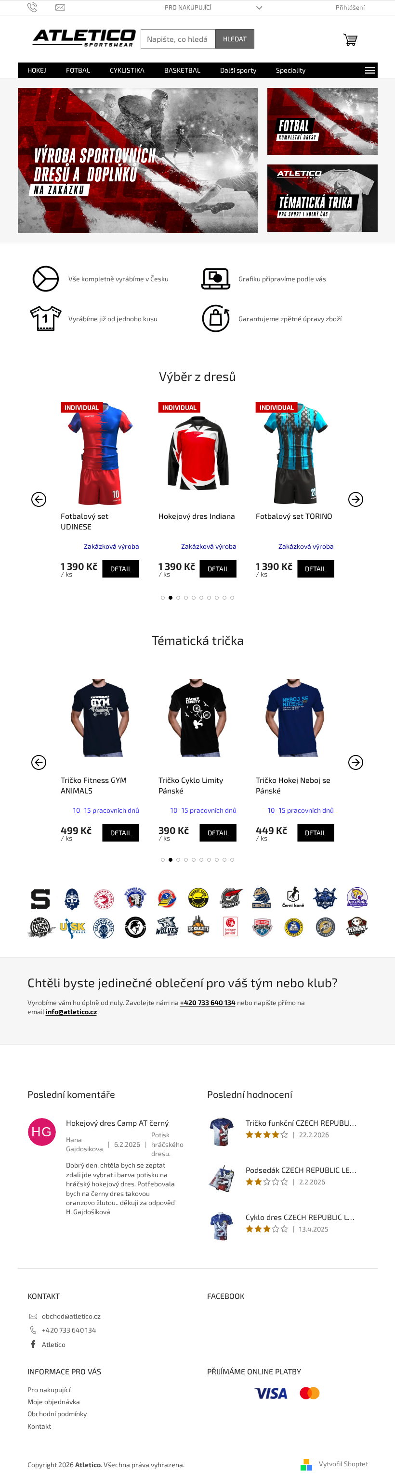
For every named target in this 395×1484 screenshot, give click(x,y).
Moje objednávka (53, 1401)
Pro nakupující (188, 7)
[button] (163, 598)
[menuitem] (37, 70)
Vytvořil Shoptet (343, 1463)
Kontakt (39, 1426)
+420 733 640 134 (208, 1002)
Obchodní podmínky (57, 1413)
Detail (121, 569)
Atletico (54, 1344)
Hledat (235, 39)
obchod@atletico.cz (71, 1316)
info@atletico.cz (71, 1011)
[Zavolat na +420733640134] (41, 7)
